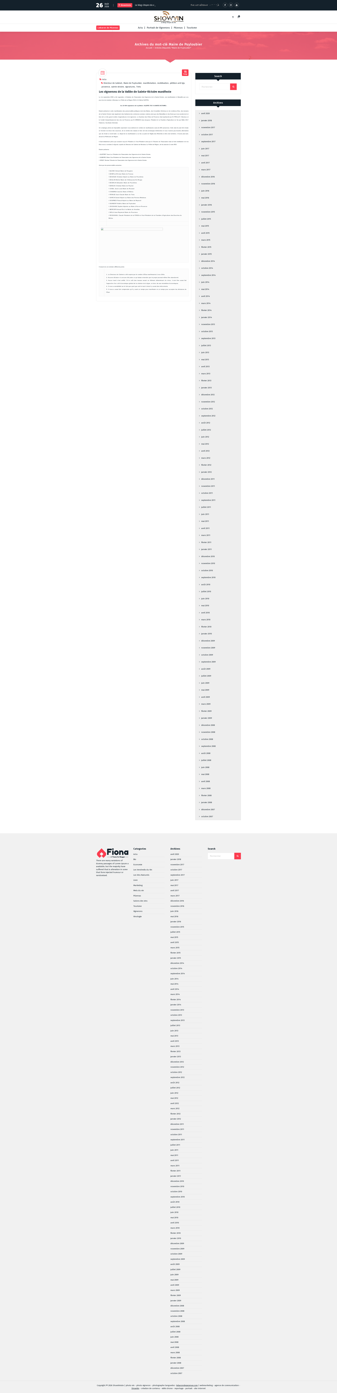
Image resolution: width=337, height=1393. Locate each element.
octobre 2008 (207, 739)
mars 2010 (205, 619)
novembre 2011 (208, 486)
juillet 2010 (206, 591)
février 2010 (206, 627)
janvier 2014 (206, 317)
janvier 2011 (206, 549)
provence (105, 87)
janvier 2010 (206, 634)
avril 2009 (205, 697)
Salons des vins (140, 901)
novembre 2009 (208, 648)
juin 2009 (205, 683)
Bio (134, 859)
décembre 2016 (208, 177)
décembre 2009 (208, 641)
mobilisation (163, 83)
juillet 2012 (206, 430)
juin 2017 (205, 148)
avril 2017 (205, 163)
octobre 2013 (207, 331)
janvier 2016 (206, 205)
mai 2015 (205, 226)
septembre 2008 (208, 746)
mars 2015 (205, 240)
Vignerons (137, 911)
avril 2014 (205, 296)
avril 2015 (205, 233)
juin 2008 (205, 767)
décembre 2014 (208, 261)
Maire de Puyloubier (132, 83)
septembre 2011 (208, 500)
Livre (135, 880)
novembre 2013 (208, 324)
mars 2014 (205, 303)
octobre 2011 (207, 493)
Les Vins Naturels (141, 875)
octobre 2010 (207, 570)
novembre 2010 (208, 563)
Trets (138, 87)
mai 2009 (205, 690)
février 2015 (206, 247)
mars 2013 (205, 373)
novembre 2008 (208, 732)
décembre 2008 (208, 725)
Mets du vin (138, 890)
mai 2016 (205, 198)
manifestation (149, 83)
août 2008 (205, 753)
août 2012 (205, 423)
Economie (137, 864)
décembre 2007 (208, 809)
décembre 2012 (208, 394)
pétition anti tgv (177, 83)
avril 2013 (205, 366)
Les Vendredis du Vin (142, 870)
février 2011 (206, 542)
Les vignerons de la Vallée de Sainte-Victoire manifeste (135, 91)
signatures (130, 87)
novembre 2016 (208, 184)
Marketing (138, 885)
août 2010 (205, 584)
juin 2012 (205, 437)
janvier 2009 (206, 718)
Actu (140, 27)
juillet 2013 (206, 345)
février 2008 (206, 795)
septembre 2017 (208, 141)
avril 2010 (205, 612)
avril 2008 (205, 781)
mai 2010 (205, 605)
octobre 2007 (207, 816)
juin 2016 (205, 191)
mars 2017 (205, 169)
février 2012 (206, 465)
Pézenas (178, 27)
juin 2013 (205, 352)
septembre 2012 (208, 416)
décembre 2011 (208, 479)
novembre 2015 (208, 212)
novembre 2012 (208, 402)
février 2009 (206, 711)
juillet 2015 (206, 219)
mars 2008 (205, 788)
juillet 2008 (206, 760)
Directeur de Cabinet (112, 83)
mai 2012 (205, 444)
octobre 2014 (207, 268)
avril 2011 (205, 528)
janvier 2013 (206, 387)
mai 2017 (205, 155)
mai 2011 (205, 521)
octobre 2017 (207, 134)
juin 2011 (205, 514)
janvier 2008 (206, 802)
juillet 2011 (206, 507)
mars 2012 (205, 458)
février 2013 (206, 380)
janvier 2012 (206, 472)
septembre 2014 (208, 275)
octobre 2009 (207, 655)
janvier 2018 (206, 120)
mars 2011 (205, 535)
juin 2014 (205, 282)
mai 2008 (205, 774)
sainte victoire (117, 87)
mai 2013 (205, 359)
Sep (185, 72)
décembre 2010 (208, 556)
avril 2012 (205, 451)
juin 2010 (205, 598)
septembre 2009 (208, 662)
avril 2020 (205, 113)
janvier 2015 (206, 254)
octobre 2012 (207, 409)
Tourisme (192, 27)
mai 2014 (205, 289)
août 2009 (205, 669)
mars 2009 (205, 704)
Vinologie (137, 916)
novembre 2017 (208, 127)
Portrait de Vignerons (158, 27)
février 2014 (206, 310)
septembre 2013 (208, 338)
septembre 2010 (208, 577)
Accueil (149, 48)
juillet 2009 (206, 676)
